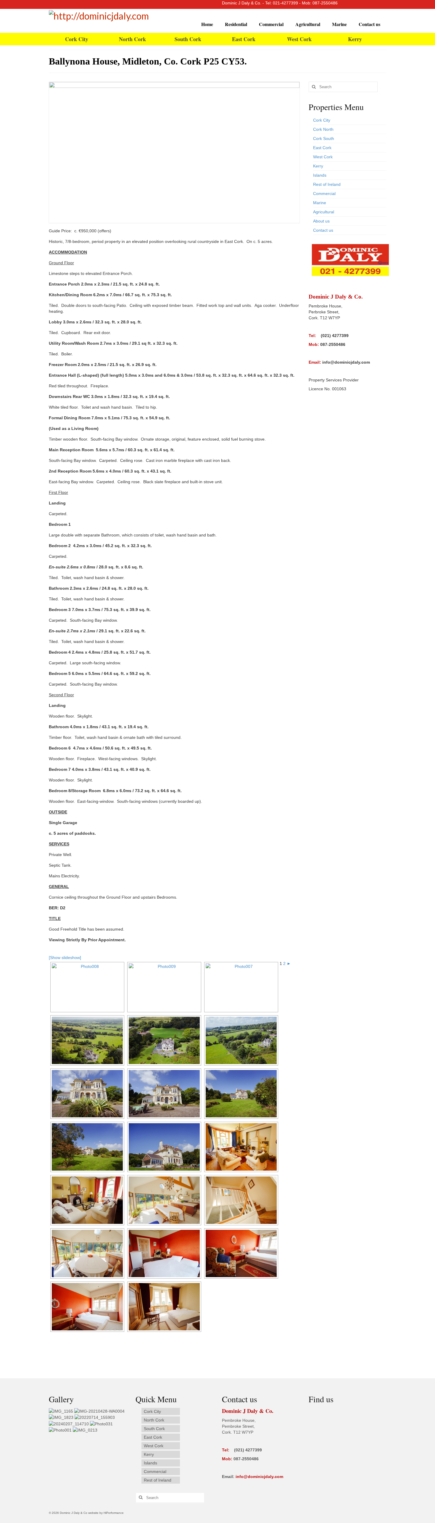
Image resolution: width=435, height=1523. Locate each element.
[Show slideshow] (65, 957)
